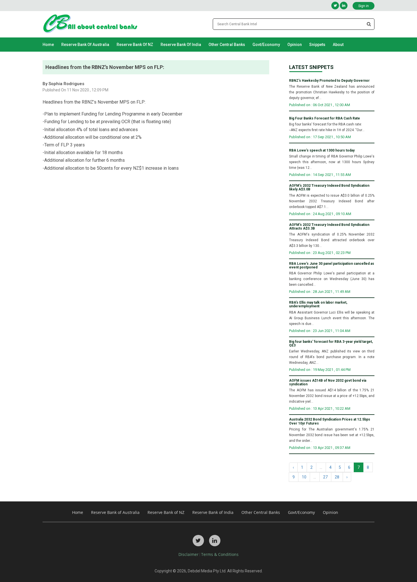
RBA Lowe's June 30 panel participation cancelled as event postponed (331, 265)
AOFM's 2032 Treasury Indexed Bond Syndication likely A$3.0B (329, 187)
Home (48, 44)
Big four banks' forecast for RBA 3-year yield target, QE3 (331, 343)
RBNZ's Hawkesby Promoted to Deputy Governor (329, 81)
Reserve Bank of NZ (135, 44)
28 (337, 477)
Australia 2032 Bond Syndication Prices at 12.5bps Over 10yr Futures (329, 421)
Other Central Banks (226, 44)
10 (304, 477)
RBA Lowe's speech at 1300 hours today (322, 150)
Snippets (317, 44)
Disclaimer (188, 554)
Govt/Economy (266, 44)
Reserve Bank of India (181, 44)
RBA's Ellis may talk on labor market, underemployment (318, 304)
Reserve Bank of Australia (85, 44)
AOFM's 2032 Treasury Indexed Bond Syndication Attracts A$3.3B (329, 226)
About (338, 44)
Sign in (363, 6)
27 (325, 477)
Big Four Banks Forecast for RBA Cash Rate (324, 118)
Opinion (294, 44)
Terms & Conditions (220, 554)
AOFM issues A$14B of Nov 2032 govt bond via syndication (327, 382)
